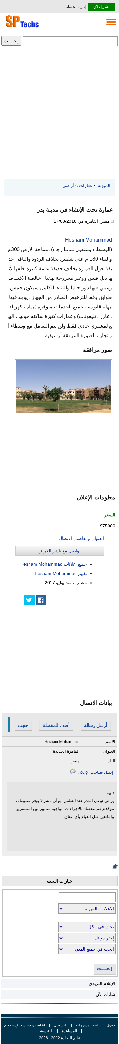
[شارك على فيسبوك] (41, 600)
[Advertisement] (59, 113)
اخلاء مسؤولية (87, 1025)
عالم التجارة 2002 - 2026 (59, 1038)
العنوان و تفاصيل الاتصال (81, 538)
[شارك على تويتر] (29, 600)
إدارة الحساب (75, 6)
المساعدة (69, 1031)
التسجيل (60, 1025)
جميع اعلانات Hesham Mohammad (53, 564)
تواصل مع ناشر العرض (59, 550)
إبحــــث (104, 968)
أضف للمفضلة (56, 725)
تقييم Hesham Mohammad (61, 573)
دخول (110, 1025)
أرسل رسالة (95, 725)
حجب (23, 725)
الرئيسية (46, 1031)
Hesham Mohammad (88, 240)
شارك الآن (105, 994)
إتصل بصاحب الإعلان (95, 772)
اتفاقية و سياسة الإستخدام (24, 1025)
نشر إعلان (101, 6)
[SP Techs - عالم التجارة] (21, 27)
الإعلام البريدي (102, 983)
